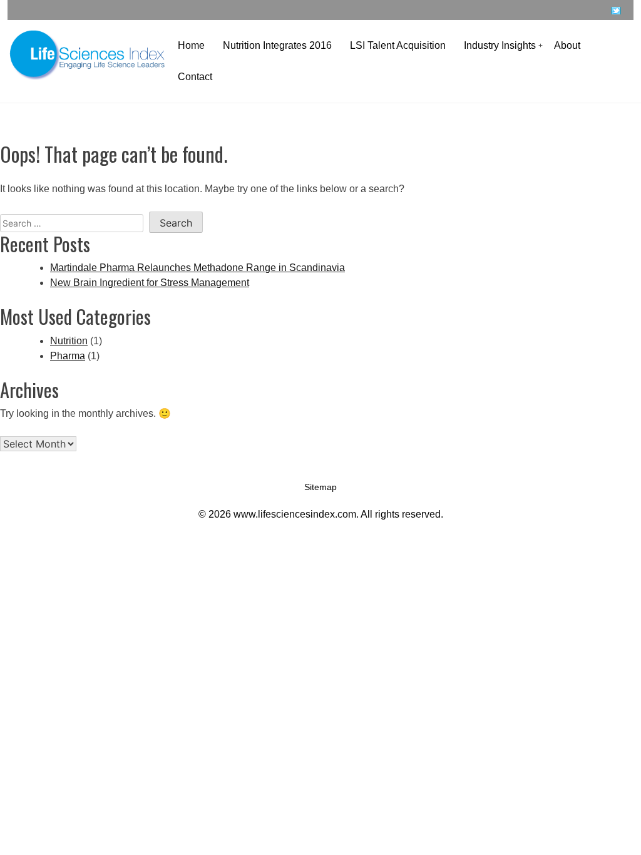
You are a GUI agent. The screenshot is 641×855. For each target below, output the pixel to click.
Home (191, 45)
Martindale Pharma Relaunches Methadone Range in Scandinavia (197, 267)
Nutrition (69, 340)
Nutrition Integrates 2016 (277, 45)
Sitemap (320, 487)
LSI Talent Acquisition (398, 45)
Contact (195, 76)
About (567, 45)
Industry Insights (500, 45)
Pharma (67, 356)
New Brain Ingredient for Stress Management (149, 282)
